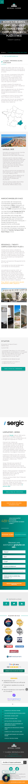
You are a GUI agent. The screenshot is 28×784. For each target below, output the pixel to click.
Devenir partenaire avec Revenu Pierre (14, 735)
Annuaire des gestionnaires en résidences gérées (14, 724)
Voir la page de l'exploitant (14, 492)
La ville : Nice (8, 149)
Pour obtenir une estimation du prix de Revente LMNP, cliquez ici (12, 282)
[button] (1, 689)
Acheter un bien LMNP (11, 718)
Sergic (11, 435)
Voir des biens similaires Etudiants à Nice (14, 503)
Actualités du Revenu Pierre (13, 721)
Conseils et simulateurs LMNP (13, 731)
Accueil (4, 52)
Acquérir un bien (20, 534)
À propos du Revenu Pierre (12, 710)
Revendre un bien (8, 534)
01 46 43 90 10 (14, 754)
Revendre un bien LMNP (11, 715)
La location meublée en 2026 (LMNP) (15, 713)
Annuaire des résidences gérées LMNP (14, 728)
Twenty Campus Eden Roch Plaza (17, 52)
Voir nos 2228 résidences (11, 56)
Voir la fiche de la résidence (13, 368)
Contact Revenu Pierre (11, 738)
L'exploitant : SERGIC (11, 432)
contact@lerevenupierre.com (14, 756)
